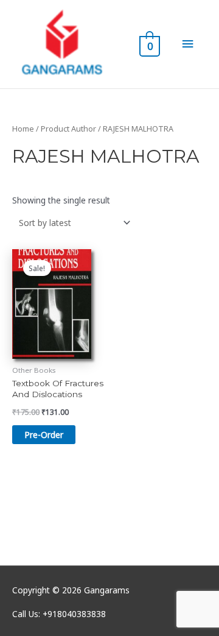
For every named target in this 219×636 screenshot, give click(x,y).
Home (23, 129)
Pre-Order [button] (43, 434)
